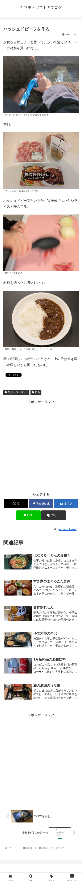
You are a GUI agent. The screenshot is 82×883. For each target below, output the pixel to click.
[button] (53, 515)
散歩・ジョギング (18, 392)
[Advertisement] (41, 446)
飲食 (37, 392)
